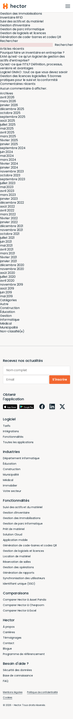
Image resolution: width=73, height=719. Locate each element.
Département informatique (21, 458)
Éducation (7, 312)
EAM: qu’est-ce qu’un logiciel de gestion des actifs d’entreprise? (32, 58)
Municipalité (9, 327)
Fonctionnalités (13, 437)
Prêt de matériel (13, 529)
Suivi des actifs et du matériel (21, 21)
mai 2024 (7, 156)
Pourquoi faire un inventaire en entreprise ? (32, 52)
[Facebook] (42, 406)
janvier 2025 (9, 144)
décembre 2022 (12, 202)
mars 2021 (7, 253)
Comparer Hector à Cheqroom (23, 605)
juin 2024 (6, 152)
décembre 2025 (12, 109)
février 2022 (9, 218)
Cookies (7, 697)
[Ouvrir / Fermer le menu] (67, 6)
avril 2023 (7, 191)
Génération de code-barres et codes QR (30, 37)
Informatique (9, 319)
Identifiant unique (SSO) (19, 584)
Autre (4, 304)
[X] (62, 406)
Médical (6, 323)
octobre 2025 (10, 113)
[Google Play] (26, 407)
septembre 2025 (12, 117)
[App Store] (10, 406)
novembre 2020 (12, 269)
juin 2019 (6, 292)
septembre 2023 (12, 179)
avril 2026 (7, 97)
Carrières (9, 632)
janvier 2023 (9, 198)
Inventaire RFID (11, 17)
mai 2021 (6, 245)
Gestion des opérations (18, 567)
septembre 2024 (13, 148)
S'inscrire (59, 379)
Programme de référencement (24, 654)
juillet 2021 (7, 237)
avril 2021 (6, 249)
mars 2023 (8, 195)
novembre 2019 (11, 284)
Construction (10, 308)
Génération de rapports (18, 573)
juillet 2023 (7, 183)
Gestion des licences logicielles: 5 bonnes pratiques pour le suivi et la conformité (30, 78)
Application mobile (15, 540)
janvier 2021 (8, 261)
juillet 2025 (8, 124)
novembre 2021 (11, 230)
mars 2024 (8, 159)
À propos (9, 627)
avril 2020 (7, 280)
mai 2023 (6, 187)
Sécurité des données (17, 670)
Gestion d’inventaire (15, 25)
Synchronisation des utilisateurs (24, 578)
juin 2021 (6, 241)
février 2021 (8, 257)
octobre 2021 (9, 234)
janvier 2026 (9, 105)
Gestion (6, 315)
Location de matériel (17, 556)
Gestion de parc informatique (22, 29)
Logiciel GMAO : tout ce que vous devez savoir (34, 72)
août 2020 (7, 273)
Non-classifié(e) (12, 331)
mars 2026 (8, 101)
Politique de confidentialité (42, 692)
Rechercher (9, 41)
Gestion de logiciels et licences (23, 33)
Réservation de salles (17, 562)
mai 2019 (6, 296)
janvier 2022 (9, 222)
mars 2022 (8, 214)
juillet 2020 (8, 276)
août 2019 (7, 288)
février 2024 (9, 163)
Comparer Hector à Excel (19, 610)
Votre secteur (12, 491)
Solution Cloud (12, 534)
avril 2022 (7, 210)
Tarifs (6, 426)
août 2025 (7, 120)
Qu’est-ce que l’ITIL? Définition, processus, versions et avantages (31, 66)
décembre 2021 (11, 226)
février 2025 (9, 140)
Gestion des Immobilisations (21, 13)
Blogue (7, 649)
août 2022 (7, 206)
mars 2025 (8, 136)
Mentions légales (12, 692)
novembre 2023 (12, 171)
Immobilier (10, 485)
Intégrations (11, 431)
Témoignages (12, 638)
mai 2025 (7, 128)
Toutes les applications (18, 442)
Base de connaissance (18, 675)
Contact (8, 643)
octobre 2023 (10, 175)
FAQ (5, 681)
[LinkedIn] (52, 406)
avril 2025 (7, 132)
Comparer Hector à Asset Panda (24, 600)
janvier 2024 (9, 167)
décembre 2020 (12, 265)
